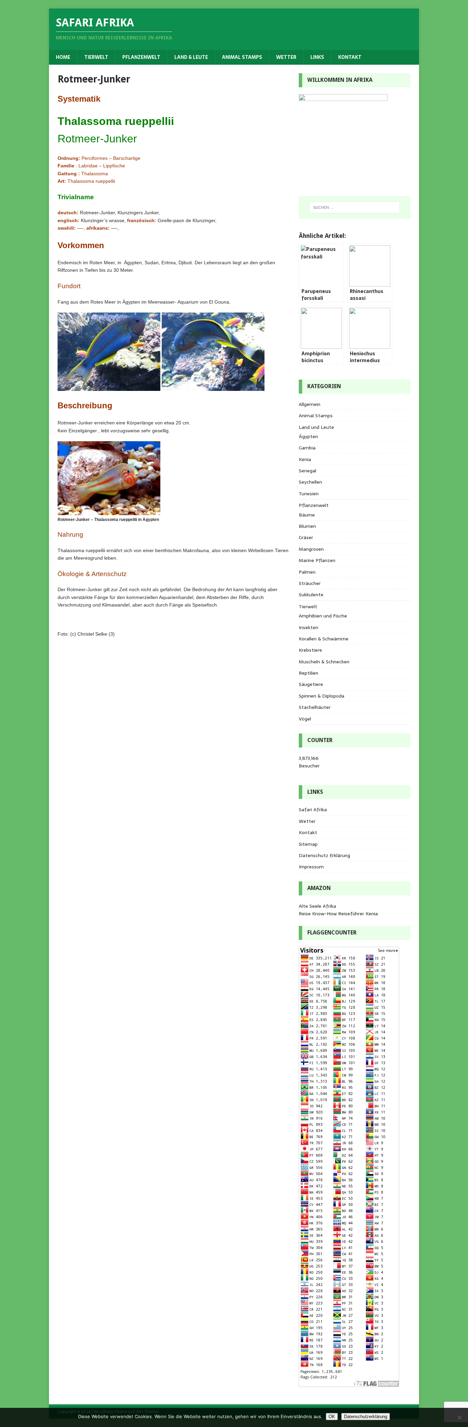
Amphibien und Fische (323, 616)
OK (332, 1416)
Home (63, 57)
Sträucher (310, 583)
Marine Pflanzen (317, 560)
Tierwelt (96, 57)
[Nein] (459, 1417)
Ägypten (308, 436)
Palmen (307, 572)
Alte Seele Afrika (317, 906)
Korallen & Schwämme (323, 638)
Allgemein (309, 404)
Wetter (286, 57)
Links (317, 57)
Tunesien (309, 493)
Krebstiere (310, 650)
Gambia (307, 447)
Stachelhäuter (315, 707)
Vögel (305, 719)
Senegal (307, 470)
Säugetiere (311, 684)
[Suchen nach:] (354, 207)
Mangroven (311, 549)
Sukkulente (311, 594)
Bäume (307, 515)
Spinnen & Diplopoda (321, 696)
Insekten (308, 627)
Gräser (306, 537)
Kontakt (349, 57)
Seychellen (310, 482)
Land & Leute (191, 57)
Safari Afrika (313, 809)
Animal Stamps (242, 57)
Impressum (311, 866)
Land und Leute (316, 427)
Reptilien (308, 673)
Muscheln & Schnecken (324, 661)
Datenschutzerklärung (365, 1416)
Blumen (307, 526)
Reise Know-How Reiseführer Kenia (338, 913)
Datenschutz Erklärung (324, 855)
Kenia (305, 459)
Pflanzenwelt (141, 57)
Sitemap (308, 844)
